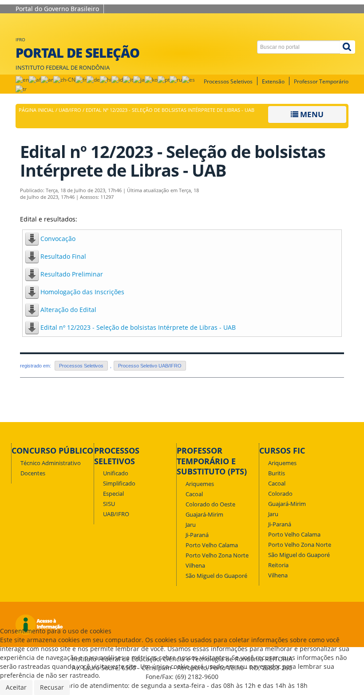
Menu (311, 114)
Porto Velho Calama (212, 545)
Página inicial (36, 110)
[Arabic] (47, 79)
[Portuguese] (164, 79)
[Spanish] (188, 79)
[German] (93, 79)
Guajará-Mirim (204, 514)
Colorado (280, 494)
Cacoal (194, 494)
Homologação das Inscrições (82, 292)
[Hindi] (105, 79)
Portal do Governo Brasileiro (57, 8)
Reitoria (278, 565)
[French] (81, 79)
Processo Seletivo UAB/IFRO (150, 365)
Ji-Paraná (197, 535)
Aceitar (16, 687)
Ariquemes (200, 484)
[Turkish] (21, 88)
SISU (109, 504)
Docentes (32, 473)
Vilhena (195, 565)
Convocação (57, 238)
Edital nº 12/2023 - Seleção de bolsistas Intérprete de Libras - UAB (138, 327)
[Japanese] (139, 79)
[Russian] (176, 79)
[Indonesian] (117, 79)
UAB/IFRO (70, 110)
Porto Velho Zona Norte (217, 555)
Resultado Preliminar (71, 274)
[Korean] (151, 79)
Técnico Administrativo (50, 463)
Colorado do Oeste (210, 504)
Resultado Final (63, 256)
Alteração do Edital (68, 309)
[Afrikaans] (35, 79)
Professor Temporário (321, 81)
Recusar (52, 687)
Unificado (115, 473)
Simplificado (119, 483)
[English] (22, 79)
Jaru (191, 525)
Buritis (276, 473)
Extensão (273, 81)
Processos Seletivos (228, 81)
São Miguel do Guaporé (216, 576)
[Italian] (128, 79)
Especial (113, 494)
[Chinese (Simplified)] (64, 79)
